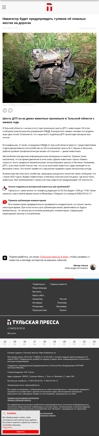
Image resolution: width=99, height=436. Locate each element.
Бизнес (63, 310)
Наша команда (39, 288)
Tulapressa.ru (38, 284)
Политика (62, 303)
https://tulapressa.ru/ (47, 353)
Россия (63, 299)
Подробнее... (8, 427)
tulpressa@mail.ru (32, 385)
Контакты (36, 292)
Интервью (37, 303)
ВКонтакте (11, 333)
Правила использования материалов (23, 398)
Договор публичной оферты (19, 400)
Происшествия (39, 310)
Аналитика (37, 299)
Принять (21, 432)
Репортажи (37, 306)
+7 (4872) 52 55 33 (16, 328)
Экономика (61, 306)
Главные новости (58, 284)
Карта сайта (38, 295)
